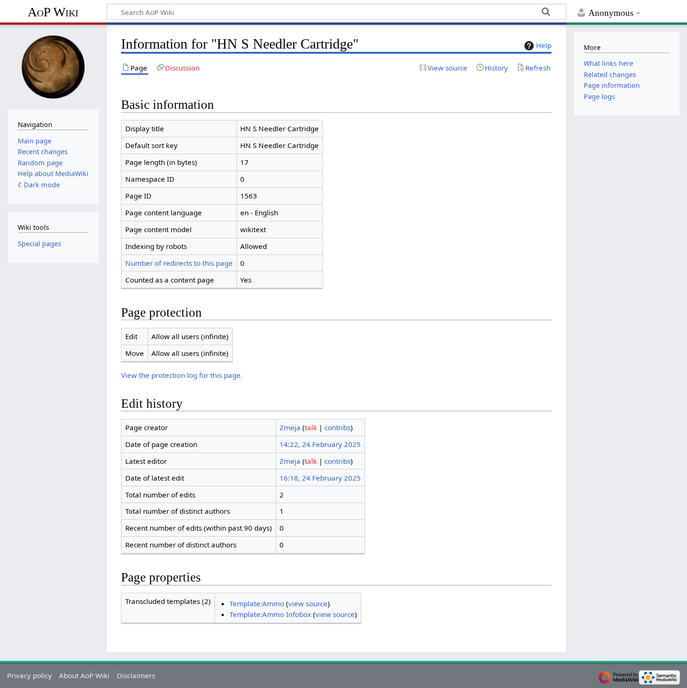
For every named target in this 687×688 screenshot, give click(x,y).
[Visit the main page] (53, 66)
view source (308, 603)
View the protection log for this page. (182, 375)
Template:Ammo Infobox (270, 614)
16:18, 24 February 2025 (320, 477)
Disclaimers (136, 675)
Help (543, 45)
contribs (337, 427)
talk (311, 427)
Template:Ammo (256, 603)
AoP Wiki (53, 12)
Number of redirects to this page (179, 263)
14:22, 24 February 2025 (320, 444)
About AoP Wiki (84, 675)
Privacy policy (29, 675)
